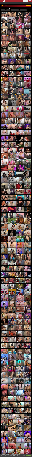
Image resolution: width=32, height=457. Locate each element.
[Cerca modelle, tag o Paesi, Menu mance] (31, 3)
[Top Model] (10, 1)
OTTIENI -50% (28, 5)
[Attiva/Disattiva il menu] (1, 1)
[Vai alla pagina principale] (5, 1)
